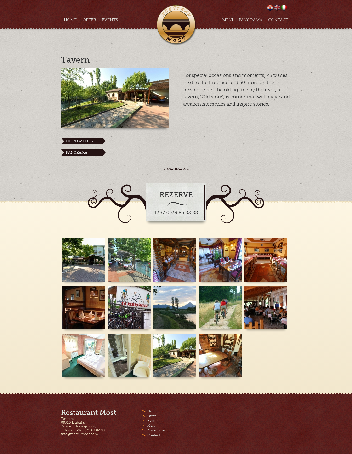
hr (270, 8)
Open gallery (80, 141)
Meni (151, 425)
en (277, 8)
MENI (227, 20)
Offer (89, 20)
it (284, 8)
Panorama (250, 20)
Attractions (156, 430)
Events (110, 20)
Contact (278, 20)
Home (70, 20)
